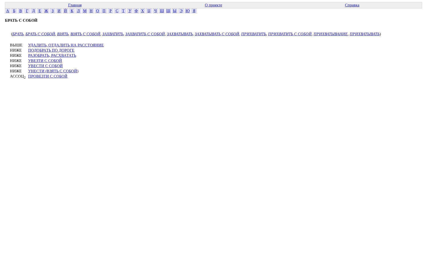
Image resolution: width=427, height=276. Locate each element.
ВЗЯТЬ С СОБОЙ (85, 34)
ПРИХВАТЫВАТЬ (365, 34)
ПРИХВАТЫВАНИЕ (331, 34)
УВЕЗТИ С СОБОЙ (45, 61)
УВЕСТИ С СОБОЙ (45, 66)
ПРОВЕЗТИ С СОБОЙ (47, 76)
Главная (75, 5)
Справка (352, 5)
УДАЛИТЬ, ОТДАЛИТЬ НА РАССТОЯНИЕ (66, 45)
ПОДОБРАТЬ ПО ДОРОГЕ (51, 50)
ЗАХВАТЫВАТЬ (180, 34)
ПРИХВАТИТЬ (253, 34)
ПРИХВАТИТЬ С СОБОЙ (290, 34)
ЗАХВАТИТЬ (112, 34)
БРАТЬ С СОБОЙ (40, 34)
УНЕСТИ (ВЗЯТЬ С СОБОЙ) (53, 71)
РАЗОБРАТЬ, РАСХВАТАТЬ (52, 55)
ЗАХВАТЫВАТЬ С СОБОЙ (217, 34)
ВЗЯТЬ (62, 34)
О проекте (213, 5)
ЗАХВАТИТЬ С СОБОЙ (145, 34)
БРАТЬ (17, 34)
